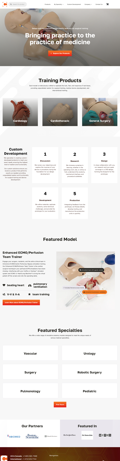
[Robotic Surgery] (89, 371)
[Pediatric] (89, 390)
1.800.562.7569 (30, 456)
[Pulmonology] (30, 390)
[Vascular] (30, 353)
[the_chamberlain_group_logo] (5, 3)
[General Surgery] (99, 112)
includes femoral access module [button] (74, 287)
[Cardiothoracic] (60, 112)
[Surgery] (30, 371)
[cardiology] (20, 112)
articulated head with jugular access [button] (92, 270)
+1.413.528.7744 (29, 459)
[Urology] (89, 353)
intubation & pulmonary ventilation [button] (95, 292)
